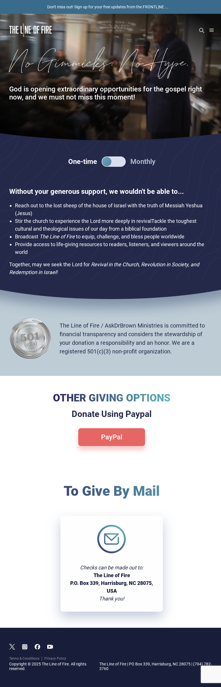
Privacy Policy (55, 659)
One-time (82, 162)
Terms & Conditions (24, 659)
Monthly (142, 162)
